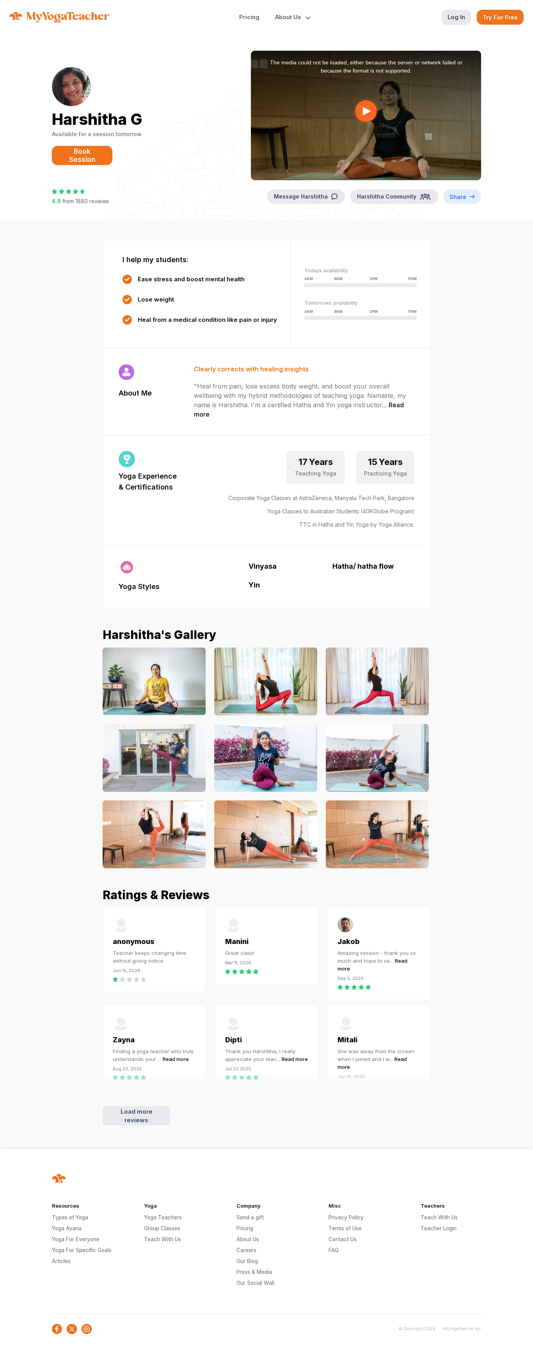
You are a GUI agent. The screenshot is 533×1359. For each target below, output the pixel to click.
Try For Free (500, 17)
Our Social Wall (255, 1283)
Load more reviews (137, 1116)
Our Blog (247, 1261)
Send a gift (250, 1217)
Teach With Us (162, 1239)
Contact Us (343, 1239)
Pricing (249, 17)
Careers (246, 1250)
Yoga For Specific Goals (82, 1250)
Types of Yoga (70, 1217)
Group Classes (162, 1228)
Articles (61, 1261)
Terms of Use (345, 1228)
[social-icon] (57, 1329)
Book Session (82, 155)
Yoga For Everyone (75, 1239)
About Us (247, 1239)
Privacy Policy (346, 1217)
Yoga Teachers (163, 1217)
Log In (456, 17)
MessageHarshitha (301, 196)
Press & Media (254, 1272)
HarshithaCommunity (386, 196)
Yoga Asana (67, 1228)
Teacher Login (439, 1228)
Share (457, 196)
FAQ (334, 1250)
